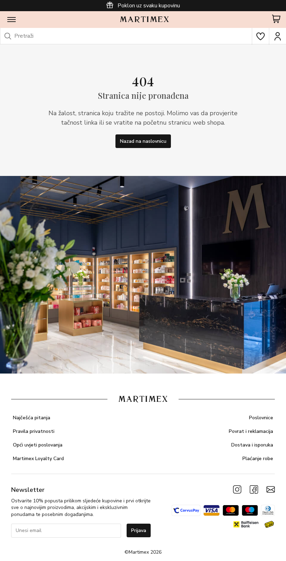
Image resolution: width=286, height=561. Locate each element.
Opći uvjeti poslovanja (37, 445)
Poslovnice (261, 417)
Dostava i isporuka (252, 445)
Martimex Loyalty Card (38, 458)
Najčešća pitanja (31, 417)
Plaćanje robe (257, 458)
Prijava (138, 530)
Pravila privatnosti (33, 431)
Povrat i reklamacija (251, 431)
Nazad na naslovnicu (143, 141)
